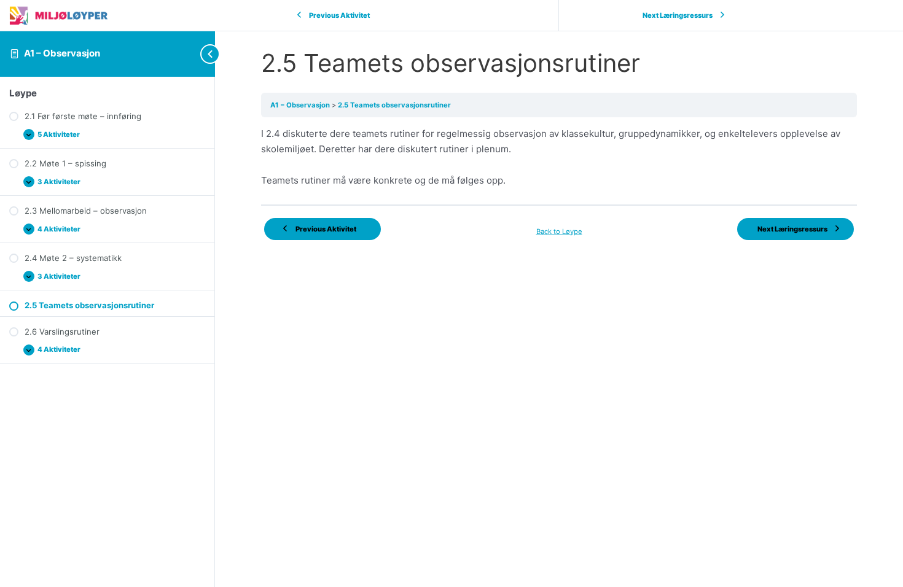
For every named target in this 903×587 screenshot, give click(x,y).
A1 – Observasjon (62, 53)
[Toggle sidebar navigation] (190, 54)
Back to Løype (559, 231)
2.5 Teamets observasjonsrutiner (394, 105)
